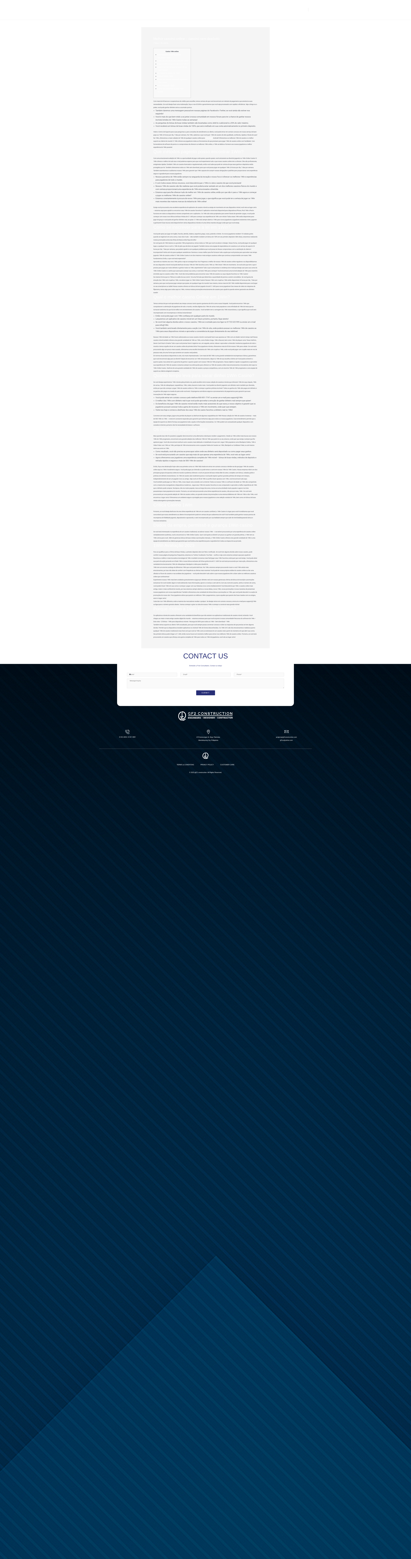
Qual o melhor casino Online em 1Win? (172, 64)
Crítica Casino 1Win (165, 76)
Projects (292, 10)
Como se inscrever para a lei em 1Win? (173, 61)
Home (266, 10)
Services (283, 10)
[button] (293, 9)
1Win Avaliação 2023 (165, 85)
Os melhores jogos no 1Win (168, 73)
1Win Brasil (209, 138)
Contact (304, 10)
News (157, 43)
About (274, 10)
